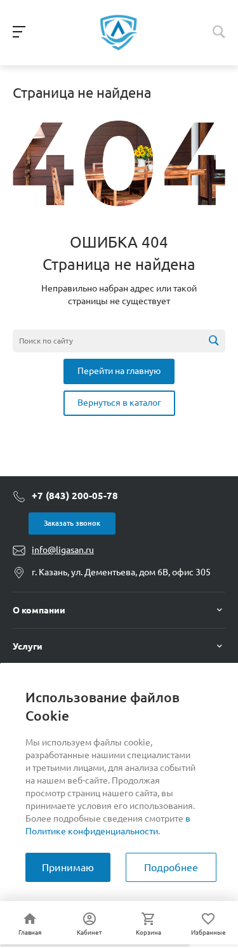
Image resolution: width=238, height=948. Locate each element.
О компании (39, 610)
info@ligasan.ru (63, 550)
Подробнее (171, 867)
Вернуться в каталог (119, 402)
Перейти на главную (119, 371)
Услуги (28, 646)
